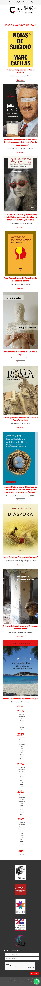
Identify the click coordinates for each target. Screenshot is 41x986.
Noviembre (22, 740)
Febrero (22, 727)
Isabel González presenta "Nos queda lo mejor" (20, 353)
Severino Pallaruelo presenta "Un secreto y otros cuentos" (20, 627)
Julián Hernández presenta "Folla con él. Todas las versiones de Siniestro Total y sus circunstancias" (20, 142)
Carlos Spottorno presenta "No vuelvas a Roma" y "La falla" (20, 418)
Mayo (21, 721)
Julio (21, 746)
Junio (21, 718)
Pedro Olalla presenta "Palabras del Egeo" (20, 698)
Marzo (21, 725)
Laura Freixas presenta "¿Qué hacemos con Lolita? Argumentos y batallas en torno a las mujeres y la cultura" (20, 217)
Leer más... (20, 80)
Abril (21, 723)
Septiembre (22, 716)
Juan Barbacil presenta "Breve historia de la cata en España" (20, 279)
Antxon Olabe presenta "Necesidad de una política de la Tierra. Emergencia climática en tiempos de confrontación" (20, 490)
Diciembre (22, 738)
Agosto (22, 831)
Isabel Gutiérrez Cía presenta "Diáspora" (20, 557)
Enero (21, 729)
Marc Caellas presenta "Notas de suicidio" (20, 71)
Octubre (21, 714)
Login (20, 983)
